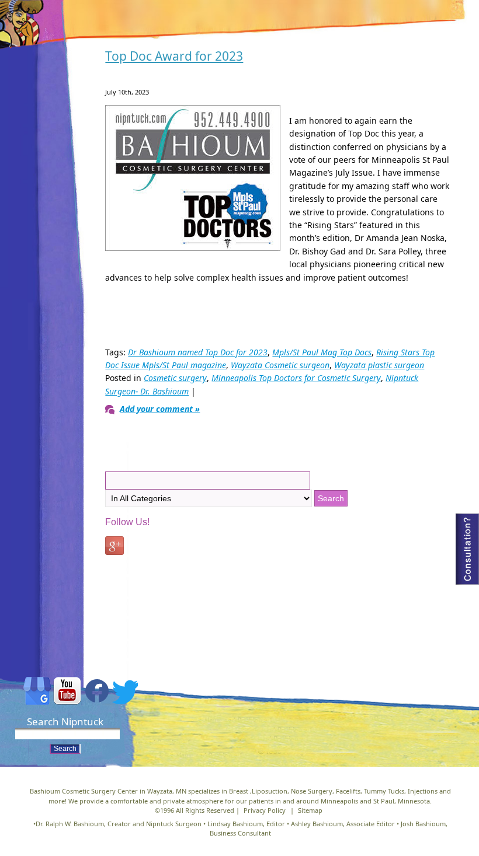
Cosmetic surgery (175, 377)
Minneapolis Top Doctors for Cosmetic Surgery (296, 377)
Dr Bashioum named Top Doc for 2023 (198, 352)
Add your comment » (160, 408)
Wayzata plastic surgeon (379, 365)
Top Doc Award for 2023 (174, 56)
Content (467, 549)
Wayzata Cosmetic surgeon (280, 365)
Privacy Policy (265, 810)
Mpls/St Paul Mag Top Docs (322, 352)
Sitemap (310, 810)
